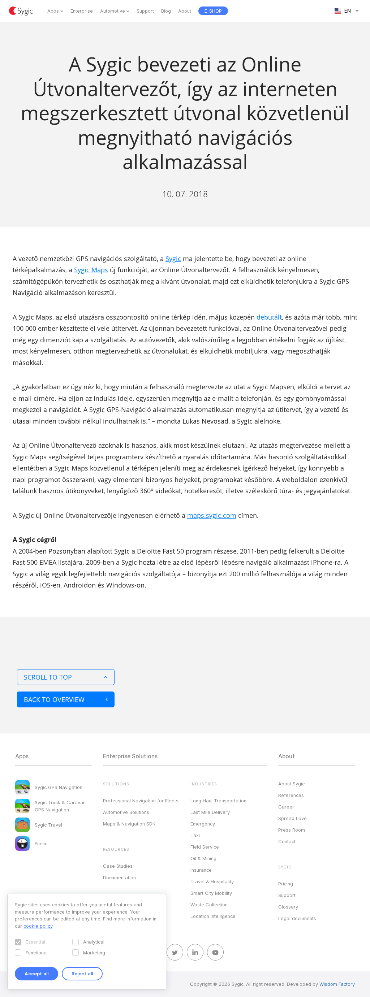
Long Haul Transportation (218, 800)
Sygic (173, 258)
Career (286, 807)
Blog (166, 11)
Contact (287, 841)
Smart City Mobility (211, 893)
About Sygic (291, 783)
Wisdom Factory (337, 984)
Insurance (201, 870)
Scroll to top (48, 677)
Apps (53, 11)
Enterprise (81, 11)
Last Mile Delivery (210, 812)
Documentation (119, 877)
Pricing (285, 884)
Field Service (204, 847)
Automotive (112, 11)
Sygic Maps (91, 269)
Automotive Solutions (126, 812)
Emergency (202, 824)
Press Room (291, 830)
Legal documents (297, 918)
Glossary (288, 907)
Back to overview (54, 699)
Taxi (195, 835)
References (291, 795)
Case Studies (118, 866)
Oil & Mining (203, 858)
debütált (269, 317)
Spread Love (292, 818)
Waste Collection (209, 904)
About (184, 11)
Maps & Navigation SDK (129, 824)
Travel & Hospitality (212, 881)
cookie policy (37, 926)
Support (145, 11)
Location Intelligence (213, 916)
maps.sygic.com (211, 515)
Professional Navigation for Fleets (140, 800)
